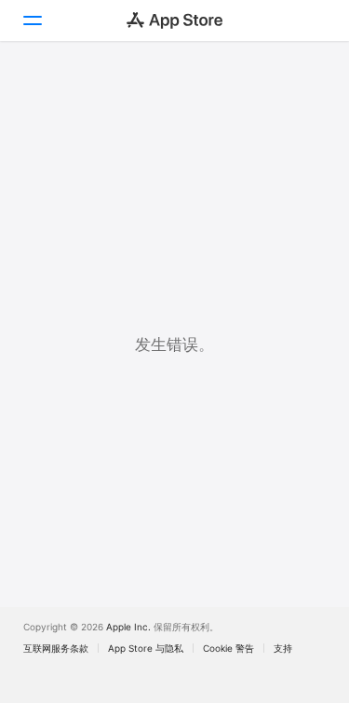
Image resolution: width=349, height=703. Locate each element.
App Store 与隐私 (145, 648)
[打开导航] (31, 20)
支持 (283, 648)
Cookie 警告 (228, 648)
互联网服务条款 (55, 648)
